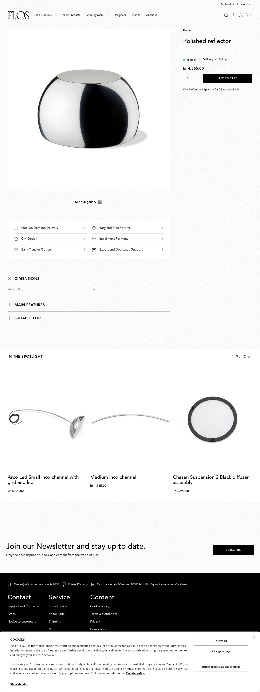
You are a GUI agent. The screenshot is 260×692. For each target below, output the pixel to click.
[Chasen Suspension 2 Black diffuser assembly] (212, 419)
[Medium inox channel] (130, 419)
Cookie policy (99, 606)
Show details (18, 684)
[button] (236, 5)
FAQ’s (12, 614)
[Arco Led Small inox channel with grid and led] (47, 419)
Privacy (95, 621)
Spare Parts (57, 614)
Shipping (55, 621)
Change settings (221, 651)
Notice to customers (22, 621)
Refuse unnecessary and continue (221, 666)
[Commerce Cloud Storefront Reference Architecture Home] (18, 15)
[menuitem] (45, 15)
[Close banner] (254, 637)
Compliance (98, 629)
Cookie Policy (135, 673)
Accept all (221, 640)
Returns (54, 629)
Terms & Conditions (103, 614)
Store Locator (58, 606)
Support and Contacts (23, 606)
